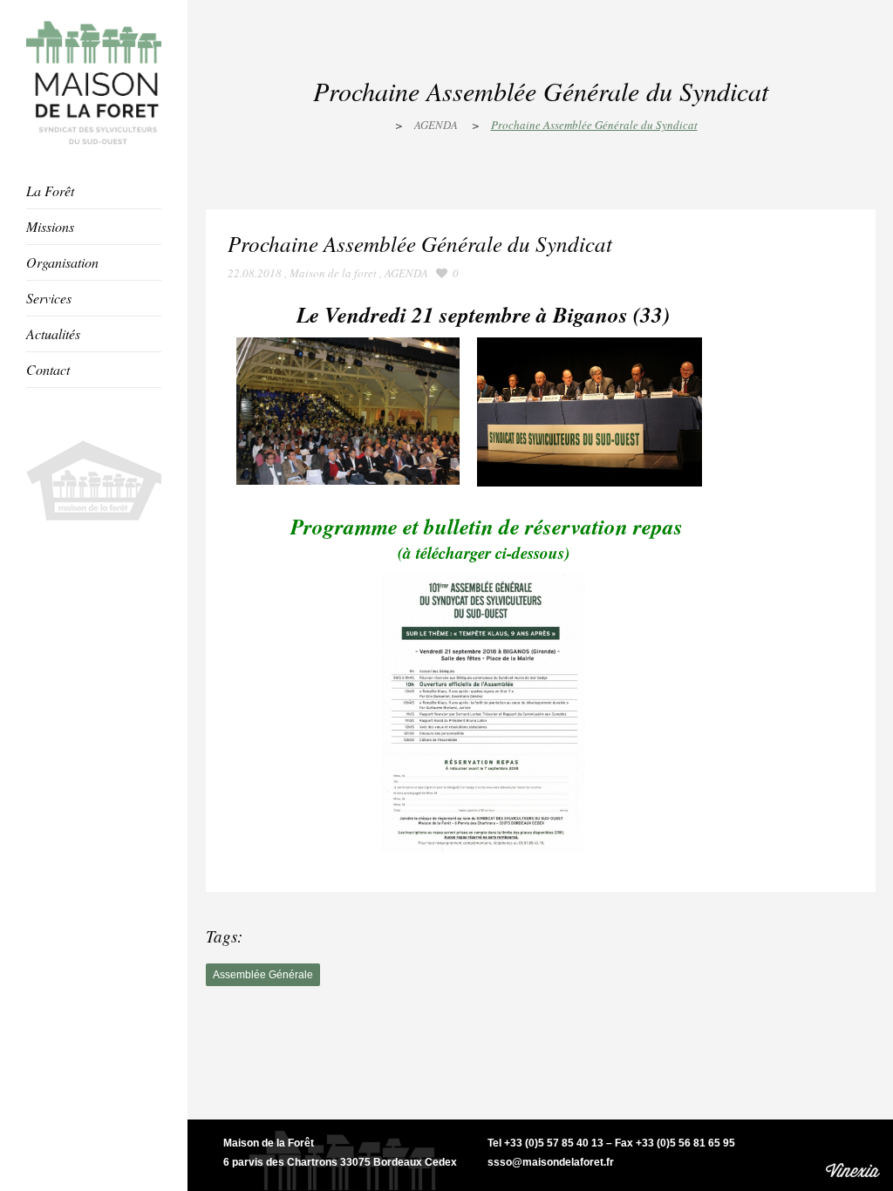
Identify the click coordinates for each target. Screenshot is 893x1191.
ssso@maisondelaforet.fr (550, 1162)
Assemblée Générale (263, 975)
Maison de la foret (333, 273)
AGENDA (436, 125)
